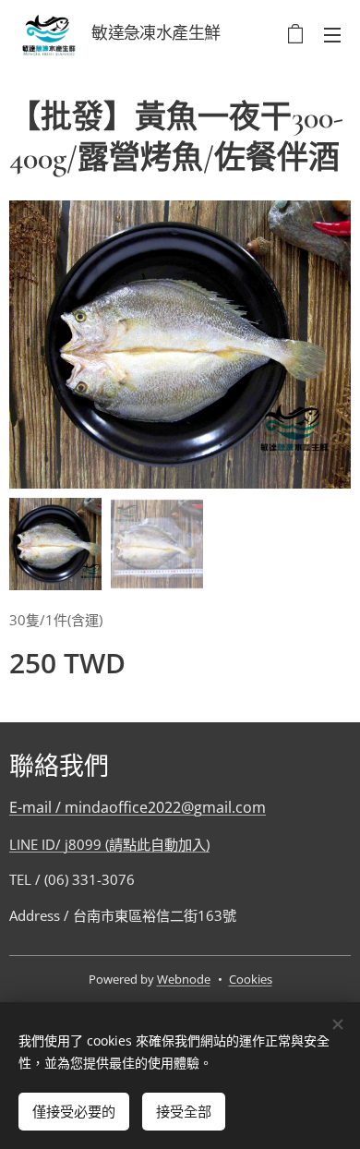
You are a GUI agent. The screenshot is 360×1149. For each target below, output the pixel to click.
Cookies (250, 979)
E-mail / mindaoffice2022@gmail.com (137, 807)
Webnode (183, 979)
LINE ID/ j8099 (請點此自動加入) (109, 844)
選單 (332, 34)
